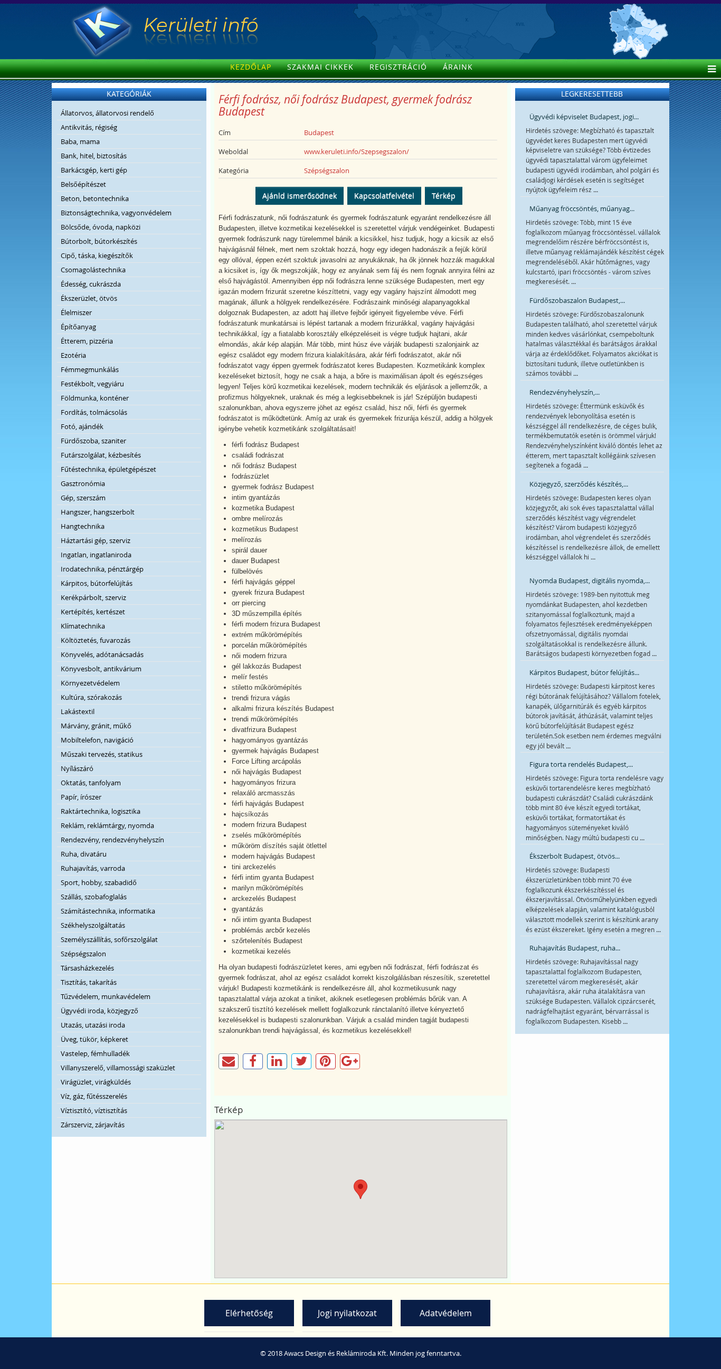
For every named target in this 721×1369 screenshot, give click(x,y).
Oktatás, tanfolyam (91, 782)
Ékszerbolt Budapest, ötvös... (574, 856)
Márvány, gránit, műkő (96, 725)
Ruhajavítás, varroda (93, 868)
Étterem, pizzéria (87, 341)
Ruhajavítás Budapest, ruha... (574, 948)
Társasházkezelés (87, 968)
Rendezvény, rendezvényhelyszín (112, 839)
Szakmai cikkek (320, 67)
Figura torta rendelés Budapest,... (581, 764)
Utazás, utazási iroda (93, 1025)
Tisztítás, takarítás (89, 982)
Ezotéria (73, 355)
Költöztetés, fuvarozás (95, 640)
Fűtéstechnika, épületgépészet (108, 469)
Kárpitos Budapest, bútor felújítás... (584, 672)
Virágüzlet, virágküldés (96, 1082)
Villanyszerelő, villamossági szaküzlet (118, 1067)
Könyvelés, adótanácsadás (102, 654)
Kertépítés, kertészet (93, 611)
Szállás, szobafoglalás (94, 896)
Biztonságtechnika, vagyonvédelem (116, 212)
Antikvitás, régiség (89, 127)
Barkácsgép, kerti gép (94, 170)
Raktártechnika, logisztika (100, 811)
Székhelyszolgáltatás (93, 925)
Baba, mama (80, 141)
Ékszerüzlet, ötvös (89, 298)
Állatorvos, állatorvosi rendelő (107, 113)
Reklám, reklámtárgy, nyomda (107, 825)
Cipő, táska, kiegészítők (97, 255)
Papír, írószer (81, 797)
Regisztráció (398, 67)
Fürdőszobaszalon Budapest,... (577, 300)
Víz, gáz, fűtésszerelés (94, 1096)
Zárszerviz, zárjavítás (93, 1124)
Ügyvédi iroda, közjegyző (99, 1010)
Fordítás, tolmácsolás (94, 412)
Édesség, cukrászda (91, 284)
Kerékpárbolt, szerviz (93, 597)
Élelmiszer (76, 312)
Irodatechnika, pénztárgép (102, 569)
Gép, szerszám (83, 497)
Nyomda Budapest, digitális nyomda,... (589, 580)
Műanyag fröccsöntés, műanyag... (581, 208)
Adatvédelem (446, 1313)
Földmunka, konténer (95, 398)
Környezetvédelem (90, 683)
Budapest (319, 132)
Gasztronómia (83, 483)
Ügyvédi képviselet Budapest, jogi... (584, 116)
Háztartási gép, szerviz (95, 540)
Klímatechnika (83, 626)
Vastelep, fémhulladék (95, 1053)
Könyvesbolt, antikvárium (101, 668)
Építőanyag (78, 326)
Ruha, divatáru (84, 854)
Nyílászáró (77, 768)
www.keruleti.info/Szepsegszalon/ (356, 151)
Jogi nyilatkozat (347, 1313)
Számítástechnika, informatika (108, 911)
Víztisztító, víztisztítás (94, 1110)
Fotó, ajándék (82, 426)
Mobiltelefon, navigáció (97, 740)
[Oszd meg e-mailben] (229, 1061)
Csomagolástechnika (93, 269)
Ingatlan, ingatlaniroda (96, 554)
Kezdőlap (250, 67)
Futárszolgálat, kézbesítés (101, 455)
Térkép (444, 196)
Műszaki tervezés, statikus (102, 754)
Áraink (458, 67)
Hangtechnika (83, 526)
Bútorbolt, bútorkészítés (99, 241)
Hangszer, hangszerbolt (98, 512)
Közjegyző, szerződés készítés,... (578, 484)
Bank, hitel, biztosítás (94, 155)
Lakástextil (77, 711)
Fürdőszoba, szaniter (93, 440)
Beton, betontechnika (95, 198)
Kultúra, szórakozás (91, 697)
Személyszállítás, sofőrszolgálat (109, 939)
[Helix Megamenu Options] (709, 69)
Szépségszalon (83, 953)
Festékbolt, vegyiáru (92, 383)
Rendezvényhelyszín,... (564, 392)
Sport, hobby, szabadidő (99, 882)
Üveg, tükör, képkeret (94, 1039)
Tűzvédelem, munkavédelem (105, 996)
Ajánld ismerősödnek (299, 196)
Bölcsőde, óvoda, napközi (100, 227)
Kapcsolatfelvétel (384, 196)
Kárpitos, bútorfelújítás (96, 583)
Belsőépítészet (83, 184)
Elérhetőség (249, 1313)
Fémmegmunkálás (90, 369)
